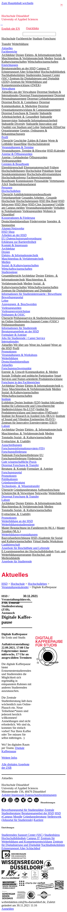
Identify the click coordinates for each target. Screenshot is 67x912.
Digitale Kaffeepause (12, 749)
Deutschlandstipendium (15, 361)
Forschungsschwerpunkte (16, 368)
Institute (6, 399)
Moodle (17, 816)
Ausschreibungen (11, 445)
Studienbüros (52, 834)
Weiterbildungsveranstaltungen (19, 534)
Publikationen (9, 479)
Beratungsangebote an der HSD (20, 331)
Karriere (38, 820)
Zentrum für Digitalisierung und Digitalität (32, 843)
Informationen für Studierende (19, 328)
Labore (5, 426)
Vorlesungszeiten (11, 307)
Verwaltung (8, 88)
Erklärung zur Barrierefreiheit (18, 241)
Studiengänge (9, 272)
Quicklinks (32, 28)
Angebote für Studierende (16, 561)
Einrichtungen (9, 65)
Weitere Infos (9, 757)
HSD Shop (8, 231)
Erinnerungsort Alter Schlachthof (20, 848)
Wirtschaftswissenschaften (16, 268)
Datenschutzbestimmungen (41, 795)
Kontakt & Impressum (14, 245)
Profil (4, 137)
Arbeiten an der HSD (14, 235)
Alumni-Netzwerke (12, 228)
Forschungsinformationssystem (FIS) (23, 448)
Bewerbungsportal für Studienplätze (22, 809)
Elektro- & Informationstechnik (19, 255)
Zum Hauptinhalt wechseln (17, 3)
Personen (6, 187)
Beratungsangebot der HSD (37, 813)
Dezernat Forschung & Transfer (20, 465)
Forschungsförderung (14, 451)
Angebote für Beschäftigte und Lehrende (25, 548)
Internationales (10, 341)
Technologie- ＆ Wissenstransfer (20, 486)
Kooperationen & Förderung (18, 217)
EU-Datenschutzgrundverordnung (21, 238)
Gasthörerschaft (10, 544)
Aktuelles (7, 48)
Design (5, 252)
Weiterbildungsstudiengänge (18, 524)
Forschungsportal (11, 472)
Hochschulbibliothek (13, 838)
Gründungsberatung (13, 482)
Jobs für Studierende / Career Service (23, 338)
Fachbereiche (24, 38)
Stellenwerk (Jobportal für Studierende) (31, 818)
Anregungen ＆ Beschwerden (19, 304)
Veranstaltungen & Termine (17, 147)
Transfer (6, 44)
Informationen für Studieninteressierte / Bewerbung (31, 293)
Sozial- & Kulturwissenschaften (20, 265)
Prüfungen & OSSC (13, 314)
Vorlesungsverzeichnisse (15, 311)
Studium (37, 38)
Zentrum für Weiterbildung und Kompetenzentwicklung (28, 840)
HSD (4, 583)
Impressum (18, 795)
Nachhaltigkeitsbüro (53, 845)
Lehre (4, 300)
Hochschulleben (10, 191)
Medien (5, 262)
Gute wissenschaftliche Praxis (18, 461)
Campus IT (33, 838)
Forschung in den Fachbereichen (20, 382)
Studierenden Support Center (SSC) (22, 834)
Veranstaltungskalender (15, 587)
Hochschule (8, 38)
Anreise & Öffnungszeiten (16, 154)
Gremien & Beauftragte (15, 164)
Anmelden (7, 908)
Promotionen (9, 351)
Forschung (49, 38)
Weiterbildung (20, 44)
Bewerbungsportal (12, 297)
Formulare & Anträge (14, 334)
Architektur (8, 248)
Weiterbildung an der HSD (17, 521)
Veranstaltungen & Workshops (19, 354)
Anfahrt (6, 795)
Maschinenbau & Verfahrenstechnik (22, 258)
